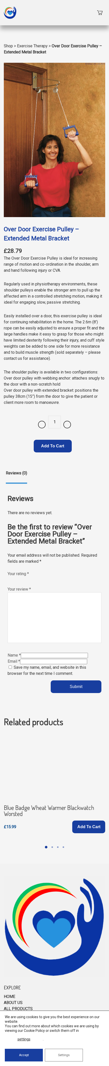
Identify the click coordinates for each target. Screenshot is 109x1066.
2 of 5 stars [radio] (15, 579)
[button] (88, 827)
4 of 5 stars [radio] (26, 579)
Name (14, 655)
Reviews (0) (16, 473)
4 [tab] (63, 847)
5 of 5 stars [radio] (31, 579)
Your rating (18, 573)
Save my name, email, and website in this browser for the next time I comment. (47, 670)
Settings (64, 1055)
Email (14, 661)
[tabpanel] (54, 783)
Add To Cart (52, 446)
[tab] (16, 477)
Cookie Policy (34, 1031)
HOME (9, 996)
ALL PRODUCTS (18, 1008)
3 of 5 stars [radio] (20, 579)
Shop (8, 46)
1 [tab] (46, 847)
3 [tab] (58, 847)
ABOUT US (13, 1002)
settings (23, 1039)
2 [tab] (52, 847)
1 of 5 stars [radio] (10, 579)
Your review (19, 589)
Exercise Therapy (32, 46)
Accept (24, 1055)
